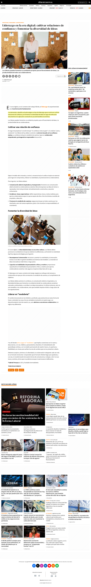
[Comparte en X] (6, 76)
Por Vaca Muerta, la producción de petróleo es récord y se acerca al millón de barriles (79, 517)
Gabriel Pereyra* (8, 79)
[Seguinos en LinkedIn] (45, 566)
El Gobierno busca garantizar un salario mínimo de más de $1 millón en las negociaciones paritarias (11, 518)
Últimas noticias (23, 5)
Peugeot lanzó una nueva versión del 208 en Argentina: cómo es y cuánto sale (56, 530)
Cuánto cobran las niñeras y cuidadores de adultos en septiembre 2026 (77, 166)
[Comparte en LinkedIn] (13, 76)
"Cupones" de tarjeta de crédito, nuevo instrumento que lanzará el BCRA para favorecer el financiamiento (56, 457)
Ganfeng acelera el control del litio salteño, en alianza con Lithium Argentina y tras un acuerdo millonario (56, 505)
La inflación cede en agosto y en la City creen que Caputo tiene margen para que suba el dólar (56, 542)
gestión (21, 370)
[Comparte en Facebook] (3, 76)
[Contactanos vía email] (35, 576)
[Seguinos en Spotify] (57, 566)
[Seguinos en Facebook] (34, 566)
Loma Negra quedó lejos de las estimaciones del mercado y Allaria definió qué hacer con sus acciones (56, 418)
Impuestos (49, 5)
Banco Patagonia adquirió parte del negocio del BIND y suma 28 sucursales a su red (11, 456)
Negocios (62, 5)
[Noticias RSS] (53, 566)
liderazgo (11, 370)
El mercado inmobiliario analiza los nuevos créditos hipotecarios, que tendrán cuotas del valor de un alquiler (56, 492)
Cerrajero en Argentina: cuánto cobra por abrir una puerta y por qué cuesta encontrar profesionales (78, 115)
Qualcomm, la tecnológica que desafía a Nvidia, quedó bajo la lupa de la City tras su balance (78, 431)
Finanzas (43, 5)
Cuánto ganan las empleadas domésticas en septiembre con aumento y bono (10, 430)
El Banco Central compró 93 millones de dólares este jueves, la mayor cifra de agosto (34, 456)
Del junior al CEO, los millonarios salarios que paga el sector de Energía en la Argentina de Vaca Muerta (79, 141)
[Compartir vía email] (19, 76)
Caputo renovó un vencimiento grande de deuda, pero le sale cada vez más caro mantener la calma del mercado (34, 518)
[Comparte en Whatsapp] (10, 76)
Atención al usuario (37, 572)
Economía (31, 5)
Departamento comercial (53, 573)
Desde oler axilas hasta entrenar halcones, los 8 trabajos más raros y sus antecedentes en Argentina (78, 192)
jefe (16, 370)
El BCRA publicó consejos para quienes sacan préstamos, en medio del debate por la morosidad (11, 543)
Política (37, 5)
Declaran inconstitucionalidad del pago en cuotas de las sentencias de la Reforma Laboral (22, 418)
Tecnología (68, 5)
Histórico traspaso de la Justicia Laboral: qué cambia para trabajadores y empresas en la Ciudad (55, 518)
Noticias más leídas (9, 384)
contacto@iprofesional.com (45, 583)
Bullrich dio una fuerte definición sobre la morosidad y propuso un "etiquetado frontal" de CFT (34, 543)
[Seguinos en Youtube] (49, 566)
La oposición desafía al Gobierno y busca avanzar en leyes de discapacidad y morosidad (56, 430)
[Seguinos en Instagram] (41, 566)
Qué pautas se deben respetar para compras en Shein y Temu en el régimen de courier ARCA (56, 405)
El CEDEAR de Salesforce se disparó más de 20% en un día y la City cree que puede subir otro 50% (12, 492)
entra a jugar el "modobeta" (25, 343)
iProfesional (5, 22)
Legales (56, 5)
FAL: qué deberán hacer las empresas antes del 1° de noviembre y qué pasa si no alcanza (77, 90)
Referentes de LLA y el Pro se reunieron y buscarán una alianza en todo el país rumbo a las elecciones (56, 443)
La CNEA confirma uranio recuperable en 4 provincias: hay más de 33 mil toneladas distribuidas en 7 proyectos (34, 492)
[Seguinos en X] (38, 566)
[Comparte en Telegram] (16, 76)
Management (12, 22)
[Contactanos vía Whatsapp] (39, 576)
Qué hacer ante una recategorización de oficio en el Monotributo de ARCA (33, 430)
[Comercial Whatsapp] (56, 576)
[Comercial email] (52, 576)
